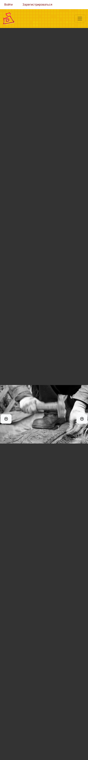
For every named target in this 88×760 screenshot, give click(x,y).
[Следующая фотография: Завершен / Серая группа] (81, 419)
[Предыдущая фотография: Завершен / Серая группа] (6, 419)
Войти (8, 4)
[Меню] (79, 18)
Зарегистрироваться (37, 4)
